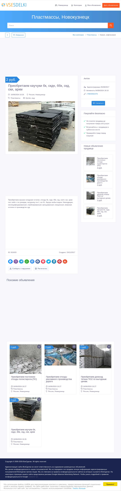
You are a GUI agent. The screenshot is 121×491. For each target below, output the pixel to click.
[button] (10, 126)
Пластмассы (92, 35)
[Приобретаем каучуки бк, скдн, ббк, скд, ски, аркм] (91, 211)
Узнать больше (79, 488)
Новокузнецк (63, 5)
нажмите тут (33, 477)
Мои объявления (94, 5)
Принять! (110, 484)
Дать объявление (111, 5)
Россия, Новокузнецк (37, 95)
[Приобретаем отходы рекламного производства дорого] (91, 178)
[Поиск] (111, 25)
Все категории (78, 35)
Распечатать (42, 268)
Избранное (20, 35)
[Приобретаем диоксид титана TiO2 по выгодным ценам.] (91, 195)
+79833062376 (92, 94)
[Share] (10, 261)
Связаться (100, 103)
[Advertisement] (60, 56)
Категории (78, 5)
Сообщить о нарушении (21, 268)
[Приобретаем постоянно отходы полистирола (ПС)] (91, 161)
